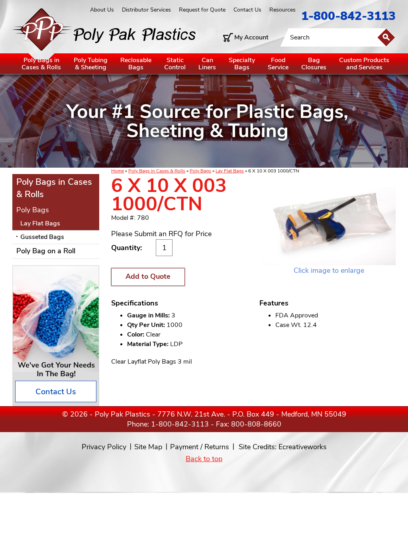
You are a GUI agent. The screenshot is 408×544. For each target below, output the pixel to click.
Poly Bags (200, 171)
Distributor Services (146, 10)
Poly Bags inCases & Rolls (41, 64)
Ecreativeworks (303, 447)
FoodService (278, 64)
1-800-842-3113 (348, 16)
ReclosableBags (135, 64)
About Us (102, 10)
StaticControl (175, 64)
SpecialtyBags (242, 64)
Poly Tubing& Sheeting (91, 64)
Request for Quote (202, 10)
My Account (251, 37)
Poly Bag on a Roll (45, 251)
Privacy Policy (104, 447)
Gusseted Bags (42, 237)
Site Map (148, 447)
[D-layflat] (329, 220)
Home (117, 171)
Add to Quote (148, 276)
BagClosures (313, 64)
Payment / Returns (199, 447)
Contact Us (247, 10)
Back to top (204, 459)
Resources (282, 10)
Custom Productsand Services (364, 64)
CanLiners (207, 64)
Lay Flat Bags (230, 171)
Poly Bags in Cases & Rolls (156, 171)
